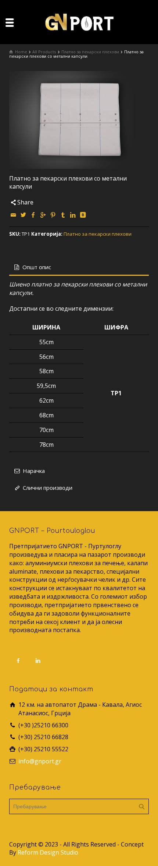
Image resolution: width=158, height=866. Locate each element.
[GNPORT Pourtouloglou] (79, 21)
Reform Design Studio (48, 852)
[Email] (13, 214)
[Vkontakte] (83, 214)
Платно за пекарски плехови (98, 234)
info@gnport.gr (39, 761)
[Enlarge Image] (79, 120)
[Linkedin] (73, 214)
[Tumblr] (63, 214)
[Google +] (43, 214)
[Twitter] (23, 214)
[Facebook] (33, 214)
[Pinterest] (53, 214)
